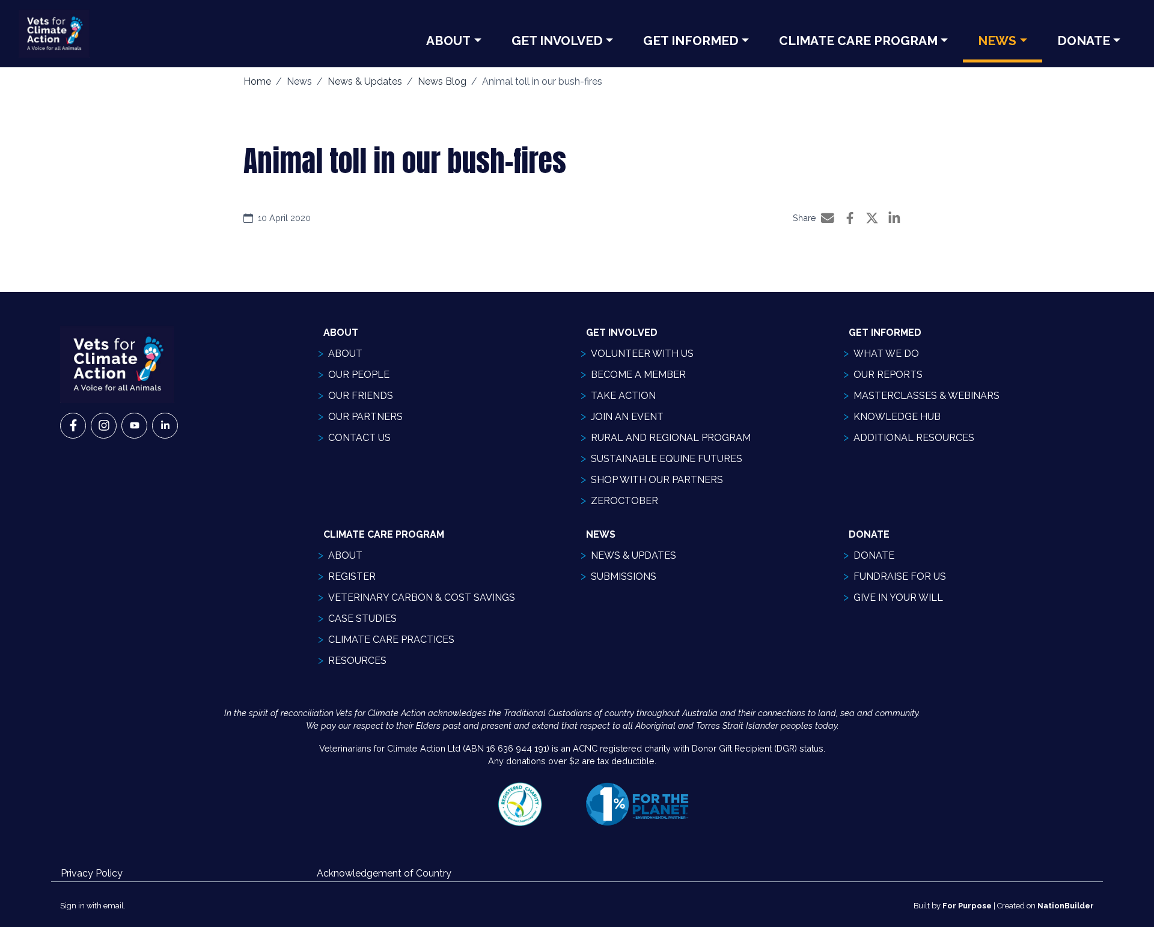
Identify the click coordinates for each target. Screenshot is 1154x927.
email (113, 905)
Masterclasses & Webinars (926, 395)
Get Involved (557, 40)
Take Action (623, 395)
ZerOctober (624, 500)
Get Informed (691, 40)
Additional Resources (913, 437)
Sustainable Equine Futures (666, 458)
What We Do (886, 353)
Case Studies (362, 618)
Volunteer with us (642, 353)
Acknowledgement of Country (384, 873)
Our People (358, 374)
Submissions (623, 576)
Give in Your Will (898, 597)
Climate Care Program (858, 40)
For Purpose (967, 905)
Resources (357, 660)
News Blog (442, 81)
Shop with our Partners (657, 479)
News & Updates (365, 81)
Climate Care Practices (391, 639)
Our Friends (360, 395)
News (997, 40)
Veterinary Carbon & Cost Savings (421, 597)
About (448, 40)
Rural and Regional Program (671, 437)
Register (352, 576)
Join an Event (627, 416)
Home (257, 81)
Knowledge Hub (897, 416)
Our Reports (888, 374)
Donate (1083, 40)
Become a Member (638, 374)
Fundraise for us (899, 576)
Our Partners (365, 416)
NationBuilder (1065, 905)
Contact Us (359, 437)
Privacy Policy (92, 873)
